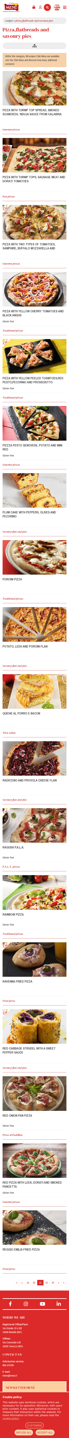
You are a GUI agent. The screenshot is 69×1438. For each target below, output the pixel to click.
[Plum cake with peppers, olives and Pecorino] (34, 490)
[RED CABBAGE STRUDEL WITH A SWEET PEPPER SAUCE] (34, 1026)
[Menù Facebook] (10, 1304)
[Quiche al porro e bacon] (34, 691)
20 (34, 1282)
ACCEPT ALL (45, 1432)
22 (46, 1282)
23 (53, 1282)
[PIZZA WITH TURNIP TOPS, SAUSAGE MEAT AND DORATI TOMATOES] (34, 155)
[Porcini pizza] (34, 557)
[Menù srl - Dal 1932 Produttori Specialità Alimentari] (11, 7)
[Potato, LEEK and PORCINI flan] (34, 624)
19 (28, 1282)
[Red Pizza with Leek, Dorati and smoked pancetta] (34, 1160)
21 (40, 1282)
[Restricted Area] (33, 7)
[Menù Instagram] (26, 1304)
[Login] (40, 7)
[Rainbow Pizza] (34, 892)
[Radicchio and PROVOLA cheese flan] (34, 758)
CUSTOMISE (34, 1425)
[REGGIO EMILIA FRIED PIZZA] (34, 1227)
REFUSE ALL (23, 1432)
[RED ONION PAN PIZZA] (34, 1093)
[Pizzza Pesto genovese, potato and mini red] (34, 423)
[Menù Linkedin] (59, 1304)
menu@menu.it (10, 1375)
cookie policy (11, 1418)
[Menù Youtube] (42, 1304)
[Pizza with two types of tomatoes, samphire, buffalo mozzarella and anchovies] (34, 222)
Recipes (9, 20)
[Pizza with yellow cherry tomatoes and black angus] (34, 289)
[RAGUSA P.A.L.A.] (34, 825)
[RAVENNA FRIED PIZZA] (34, 959)
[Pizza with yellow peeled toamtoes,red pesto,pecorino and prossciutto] (34, 356)
